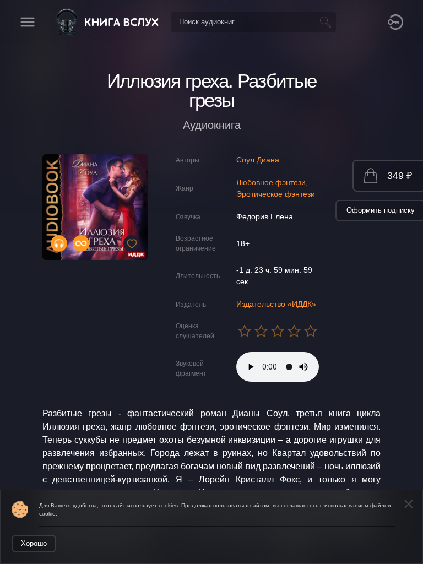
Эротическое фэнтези (275, 193)
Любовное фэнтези (271, 182)
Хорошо (34, 543)
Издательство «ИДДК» (276, 304)
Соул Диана (257, 159)
